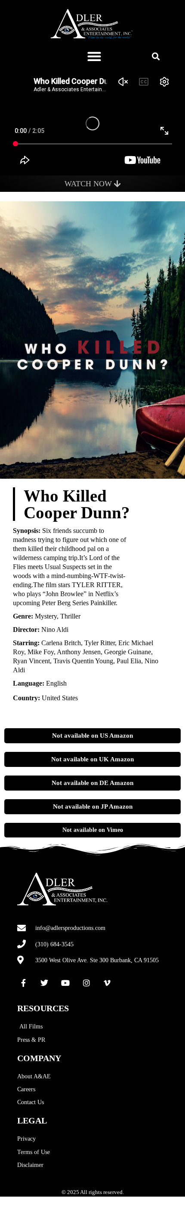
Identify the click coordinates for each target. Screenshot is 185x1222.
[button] (94, 56)
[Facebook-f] (23, 982)
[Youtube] (65, 982)
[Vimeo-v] (107, 982)
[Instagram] (86, 982)
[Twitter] (44, 982)
